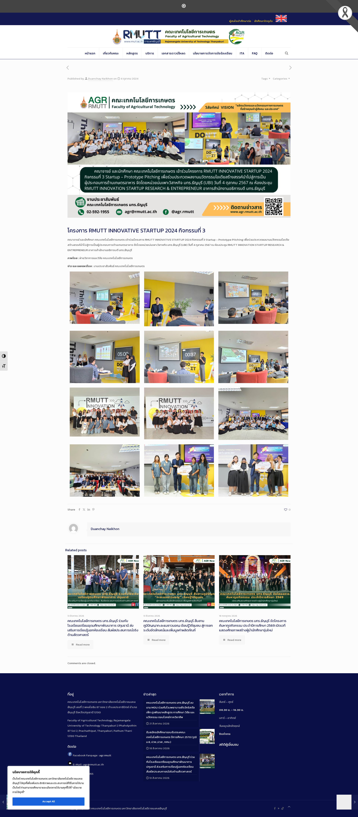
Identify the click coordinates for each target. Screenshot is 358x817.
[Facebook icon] (274, 808)
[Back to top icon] (289, 806)
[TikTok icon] (282, 808)
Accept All (48, 801)
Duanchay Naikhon (100, 78)
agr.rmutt (105, 755)
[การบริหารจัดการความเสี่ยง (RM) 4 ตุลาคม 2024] (347, 802)
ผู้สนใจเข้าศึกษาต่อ (240, 21)
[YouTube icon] (278, 808)
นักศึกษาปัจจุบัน (263, 21)
